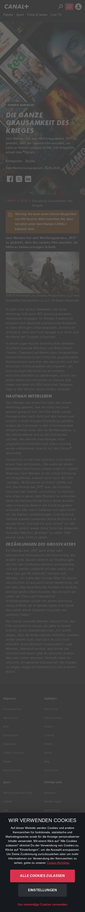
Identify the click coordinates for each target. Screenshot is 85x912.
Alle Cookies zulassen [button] (42, 876)
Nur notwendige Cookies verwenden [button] (42, 904)
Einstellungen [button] (42, 890)
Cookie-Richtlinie (58, 862)
